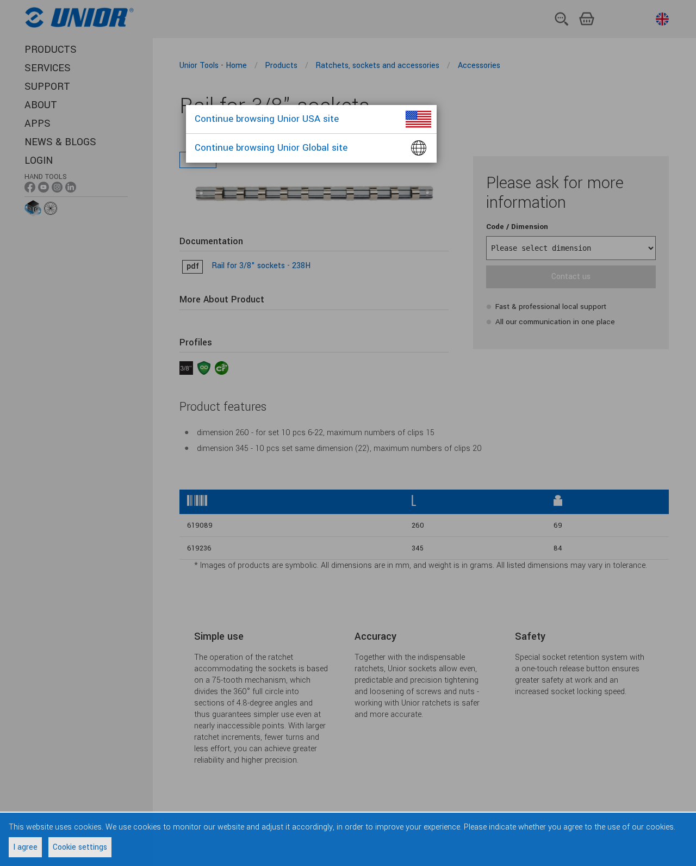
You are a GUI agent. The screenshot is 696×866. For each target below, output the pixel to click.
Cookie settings (80, 847)
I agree (25, 847)
